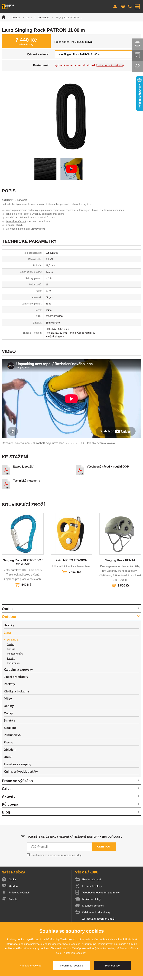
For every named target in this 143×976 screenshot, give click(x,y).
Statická (11, 649)
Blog (6, 812)
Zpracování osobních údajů (98, 918)
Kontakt (137, 66)
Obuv (7, 757)
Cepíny (9, 706)
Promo (8, 742)
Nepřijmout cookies (71, 965)
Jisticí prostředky (16, 676)
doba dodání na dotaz (110, 65)
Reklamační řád (91, 879)
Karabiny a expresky (18, 669)
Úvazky (9, 625)
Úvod (4, 17)
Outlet (7, 609)
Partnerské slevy (92, 885)
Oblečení (10, 749)
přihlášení (64, 41)
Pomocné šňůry (15, 653)
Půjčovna (10, 804)
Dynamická (43, 17)
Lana (29, 17)
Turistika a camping (17, 764)
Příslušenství (13, 663)
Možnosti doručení (93, 905)
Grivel (7, 789)
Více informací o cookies (65, 943)
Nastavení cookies (30, 965)
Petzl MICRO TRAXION (71, 560)
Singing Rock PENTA (120, 560)
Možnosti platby (91, 899)
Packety (9, 684)
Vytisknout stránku (137, 44)
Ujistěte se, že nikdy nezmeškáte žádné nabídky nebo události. (75, 836)
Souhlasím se (56, 854)
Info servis (137, 55)
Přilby (8, 698)
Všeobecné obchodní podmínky (101, 892)
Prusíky (11, 658)
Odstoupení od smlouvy (96, 912)
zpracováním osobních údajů (65, 854)
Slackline (10, 727)
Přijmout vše (112, 965)
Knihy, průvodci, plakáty (21, 771)
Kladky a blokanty (16, 691)
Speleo (10, 644)
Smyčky (9, 720)
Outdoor (16, 17)
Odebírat (104, 846)
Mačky (8, 713)
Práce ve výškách (17, 781)
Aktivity (8, 796)
